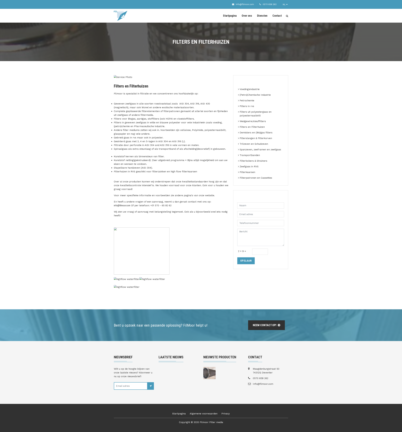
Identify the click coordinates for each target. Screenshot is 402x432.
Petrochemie (247, 100)
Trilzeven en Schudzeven (254, 143)
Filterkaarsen (247, 172)
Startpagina (230, 15)
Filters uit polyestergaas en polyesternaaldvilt (256, 113)
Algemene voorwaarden (203, 413)
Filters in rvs (247, 106)
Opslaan (246, 260)
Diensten (262, 15)
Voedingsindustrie (250, 89)
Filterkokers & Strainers (253, 160)
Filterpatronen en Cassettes (256, 177)
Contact (277, 15)
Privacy (225, 413)
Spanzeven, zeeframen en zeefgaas (260, 149)
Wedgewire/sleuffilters (253, 121)
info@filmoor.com (122, 205)
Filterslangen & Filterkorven (256, 138)
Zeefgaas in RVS (249, 166)
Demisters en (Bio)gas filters (256, 132)
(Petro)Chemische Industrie (255, 94)
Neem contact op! (265, 325)
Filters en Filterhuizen (252, 127)
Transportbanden (250, 155)
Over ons (247, 15)
